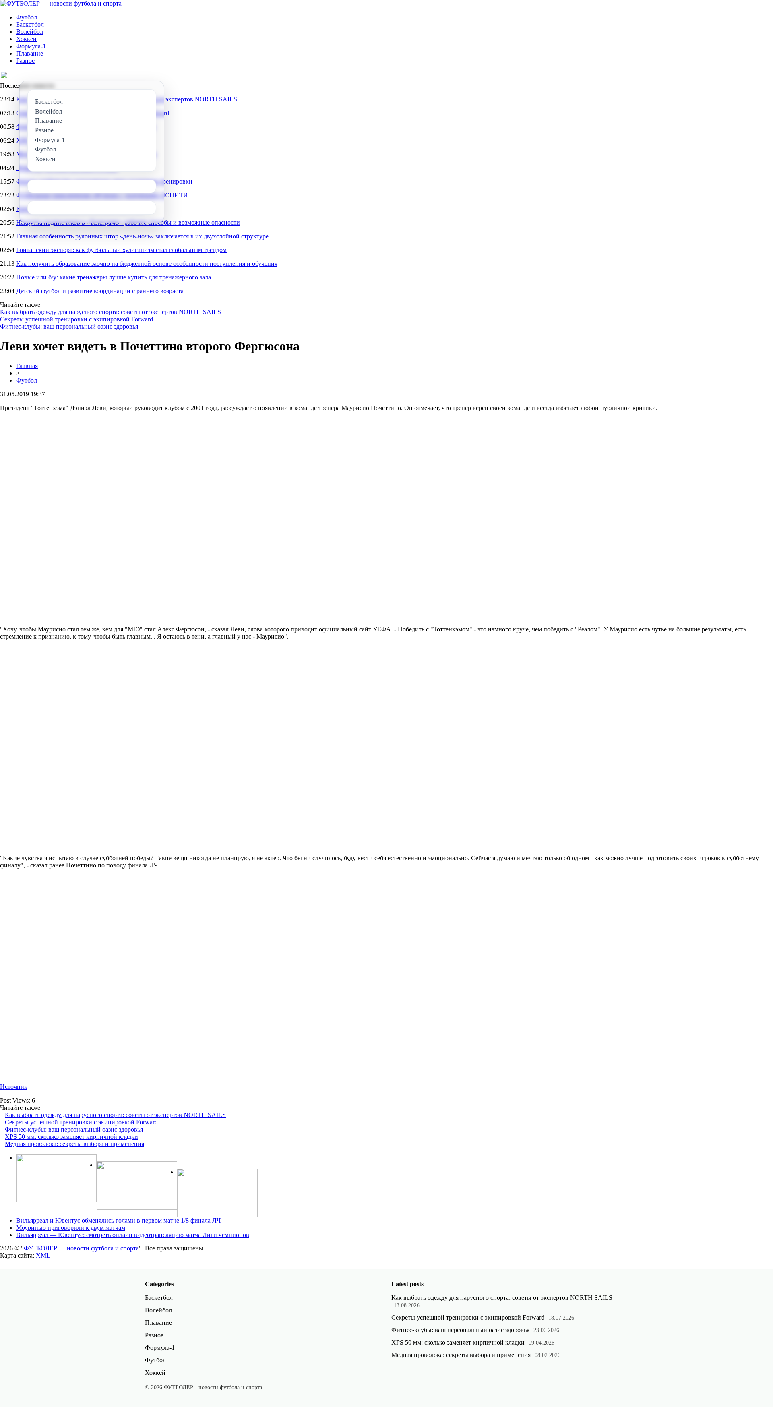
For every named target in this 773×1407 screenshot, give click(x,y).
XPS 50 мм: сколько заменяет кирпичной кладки (71, 1136)
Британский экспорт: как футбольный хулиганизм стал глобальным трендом (121, 249)
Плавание (29, 53)
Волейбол (29, 31)
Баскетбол (30, 24)
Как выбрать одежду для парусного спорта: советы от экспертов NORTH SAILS (110, 311)
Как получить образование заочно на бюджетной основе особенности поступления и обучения (146, 263)
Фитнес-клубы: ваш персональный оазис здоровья (69, 326)
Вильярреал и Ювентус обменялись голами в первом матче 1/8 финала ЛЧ (118, 1220)
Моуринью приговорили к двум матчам (70, 1227)
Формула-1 (31, 46)
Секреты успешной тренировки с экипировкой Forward (76, 319)
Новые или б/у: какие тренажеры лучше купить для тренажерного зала (113, 277)
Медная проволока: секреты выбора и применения (74, 1143)
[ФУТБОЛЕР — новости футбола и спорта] (61, 3)
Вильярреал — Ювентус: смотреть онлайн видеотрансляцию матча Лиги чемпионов (132, 1234)
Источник (13, 1086)
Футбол (26, 17)
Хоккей (26, 38)
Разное (25, 60)
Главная (27, 365)
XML (43, 1255)
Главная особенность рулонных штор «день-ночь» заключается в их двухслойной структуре (142, 236)
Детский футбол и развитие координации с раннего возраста (100, 291)
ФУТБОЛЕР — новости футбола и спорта (81, 1248)
